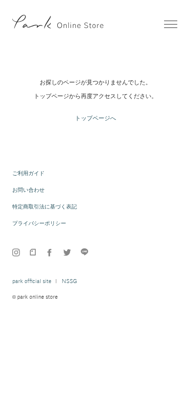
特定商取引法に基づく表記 (44, 206)
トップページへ (95, 118)
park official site (31, 281)
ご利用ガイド (28, 173)
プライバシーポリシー (39, 223)
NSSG (69, 281)
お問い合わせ (28, 190)
